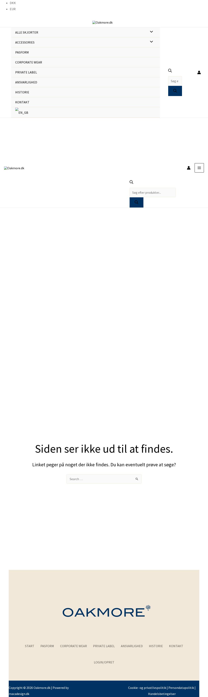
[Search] (175, 91)
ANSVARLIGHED (132, 646)
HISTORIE (156, 646)
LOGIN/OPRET (104, 662)
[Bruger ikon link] (199, 72)
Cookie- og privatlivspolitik (147, 688)
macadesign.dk (19, 694)
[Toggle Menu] (150, 32)
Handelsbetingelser (162, 694)
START (29, 646)
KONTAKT (176, 646)
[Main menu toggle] (199, 168)
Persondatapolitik (181, 688)
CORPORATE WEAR (73, 646)
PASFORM (47, 646)
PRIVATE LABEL (104, 646)
